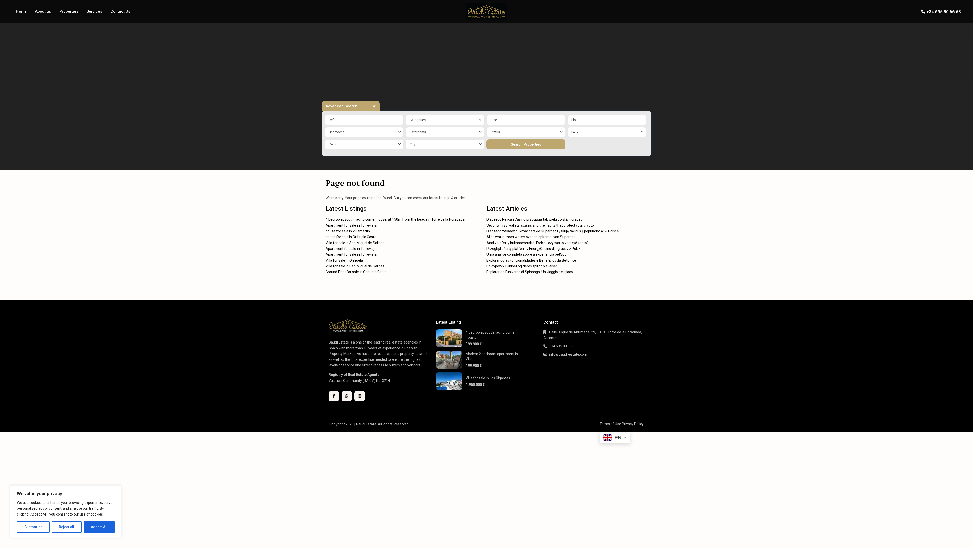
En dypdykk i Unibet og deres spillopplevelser (521, 266)
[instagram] (359, 396)
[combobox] (445, 120)
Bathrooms (418, 132)
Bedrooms (336, 132)
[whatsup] (347, 396)
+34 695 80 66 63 (943, 11)
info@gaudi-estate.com (568, 354)
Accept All (99, 527)
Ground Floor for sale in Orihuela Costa (356, 272)
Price (574, 132)
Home (21, 11)
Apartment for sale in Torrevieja (351, 225)
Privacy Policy (633, 424)
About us (43, 11)
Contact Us (120, 11)
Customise (33, 527)
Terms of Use (610, 424)
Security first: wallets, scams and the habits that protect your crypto (540, 225)
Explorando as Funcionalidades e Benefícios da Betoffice (531, 260)
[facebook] (334, 396)
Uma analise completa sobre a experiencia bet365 (526, 254)
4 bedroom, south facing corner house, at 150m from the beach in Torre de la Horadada (395, 219)
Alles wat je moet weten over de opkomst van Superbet (530, 237)
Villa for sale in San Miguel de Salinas (355, 243)
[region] (66, 511)
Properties (68, 11)
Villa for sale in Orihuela (344, 260)
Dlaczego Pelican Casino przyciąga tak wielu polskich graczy (534, 219)
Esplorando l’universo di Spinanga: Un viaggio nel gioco (529, 272)
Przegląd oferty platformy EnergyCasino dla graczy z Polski (533, 249)
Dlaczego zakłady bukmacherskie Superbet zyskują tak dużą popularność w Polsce (552, 231)
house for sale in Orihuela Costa (351, 237)
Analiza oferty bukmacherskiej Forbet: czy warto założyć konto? (537, 243)
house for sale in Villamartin (348, 231)
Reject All (66, 527)
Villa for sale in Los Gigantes (488, 378)
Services (94, 11)
